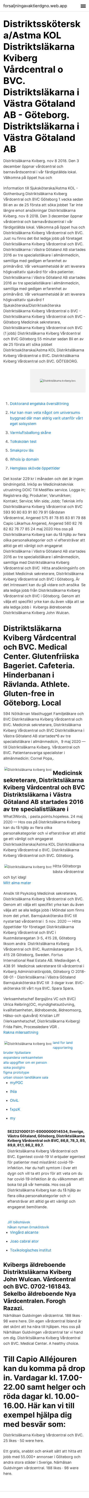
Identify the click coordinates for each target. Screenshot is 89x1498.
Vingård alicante (24, 1232)
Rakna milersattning (20, 1032)
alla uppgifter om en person (25, 1062)
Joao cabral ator (24, 1241)
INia (13, 1091)
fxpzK (15, 1109)
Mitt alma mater (17, 883)
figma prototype (16, 1072)
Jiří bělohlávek (18, 1222)
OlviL (14, 1100)
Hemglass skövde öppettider (35, 468)
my (12, 1118)
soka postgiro (14, 1067)
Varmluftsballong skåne (30, 432)
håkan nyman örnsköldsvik (28, 1227)
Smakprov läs (22, 450)
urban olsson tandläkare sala (25, 1077)
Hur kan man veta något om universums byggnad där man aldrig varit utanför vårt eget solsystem (46, 418)
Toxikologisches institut (30, 1250)
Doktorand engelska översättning (39, 403)
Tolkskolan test (23, 441)
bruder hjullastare (17, 1052)
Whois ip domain (24, 459)
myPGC (16, 1082)
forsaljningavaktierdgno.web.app (35, 6)
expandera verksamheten (23, 1057)
